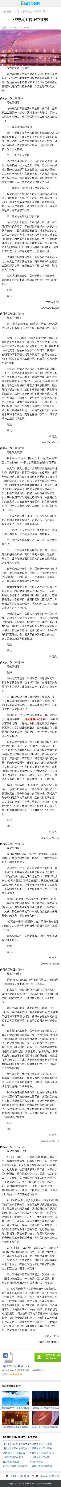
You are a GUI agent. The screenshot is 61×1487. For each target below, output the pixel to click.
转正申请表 (37, 1462)
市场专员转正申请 (40, 1457)
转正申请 (41, 11)
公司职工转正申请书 (13, 1457)
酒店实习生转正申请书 (43, 1453)
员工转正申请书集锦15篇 (15, 1466)
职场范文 (27, 11)
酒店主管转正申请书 (42, 1466)
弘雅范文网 (27, 1483)
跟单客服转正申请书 (42, 1448)
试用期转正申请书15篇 (14, 1453)
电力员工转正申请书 (42, 1444)
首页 (16, 11)
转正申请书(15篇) (11, 1462)
